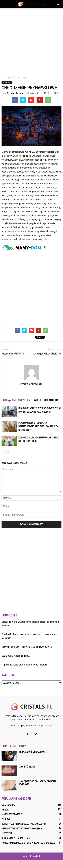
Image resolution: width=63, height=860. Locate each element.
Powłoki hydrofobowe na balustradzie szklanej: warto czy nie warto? (38, 426)
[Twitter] (36, 734)
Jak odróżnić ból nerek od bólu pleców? (37, 782)
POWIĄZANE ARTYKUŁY (16, 400)
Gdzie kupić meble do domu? (16, 655)
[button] (58, 4)
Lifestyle (7, 833)
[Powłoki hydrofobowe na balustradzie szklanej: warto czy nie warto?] (9, 426)
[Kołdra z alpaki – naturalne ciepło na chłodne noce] (9, 441)
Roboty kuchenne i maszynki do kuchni (24, 823)
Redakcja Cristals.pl (16, 93)
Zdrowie (6, 819)
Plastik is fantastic (13, 353)
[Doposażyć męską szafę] (9, 756)
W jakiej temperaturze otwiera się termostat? (24, 664)
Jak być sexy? (27, 766)
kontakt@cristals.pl (42, 725)
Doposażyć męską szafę (33, 752)
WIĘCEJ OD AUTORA (46, 400)
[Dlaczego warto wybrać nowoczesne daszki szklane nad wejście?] (9, 411)
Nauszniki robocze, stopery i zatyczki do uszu (28, 842)
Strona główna (8, 77)
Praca (5, 809)
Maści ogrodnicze (12, 814)
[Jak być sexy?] (9, 770)
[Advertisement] (31, 41)
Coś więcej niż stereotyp (47, 353)
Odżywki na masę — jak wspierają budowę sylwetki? (28, 646)
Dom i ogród (6, 82)
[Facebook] (27, 734)
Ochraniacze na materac (16, 838)
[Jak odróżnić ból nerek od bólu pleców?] (9, 785)
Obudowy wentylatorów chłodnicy (22, 828)
